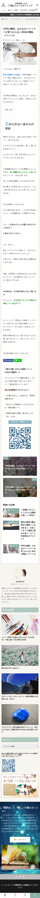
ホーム (4, 10)
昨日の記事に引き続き (12, 75)
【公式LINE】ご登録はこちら (19, 422)
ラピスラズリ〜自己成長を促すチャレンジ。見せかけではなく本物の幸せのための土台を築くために (20, 729)
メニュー (25, 896)
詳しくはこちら (20, 839)
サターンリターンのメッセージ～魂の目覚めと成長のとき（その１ (20, 697)
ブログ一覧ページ (16, 19)
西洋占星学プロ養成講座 (28, 10)
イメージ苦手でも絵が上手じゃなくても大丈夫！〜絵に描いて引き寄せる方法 (18, 638)
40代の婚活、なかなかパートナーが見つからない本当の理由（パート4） (29, 549)
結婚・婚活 (21, 40)
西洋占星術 (15, 522)
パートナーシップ (13, 510)
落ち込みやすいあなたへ (11, 668)
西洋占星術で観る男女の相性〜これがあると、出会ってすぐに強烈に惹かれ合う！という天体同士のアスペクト (28, 530)
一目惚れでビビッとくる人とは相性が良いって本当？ (28, 512)
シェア (15, 896)
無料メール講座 (13, 10)
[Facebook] (8, 360)
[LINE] (18, 360)
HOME (5, 19)
